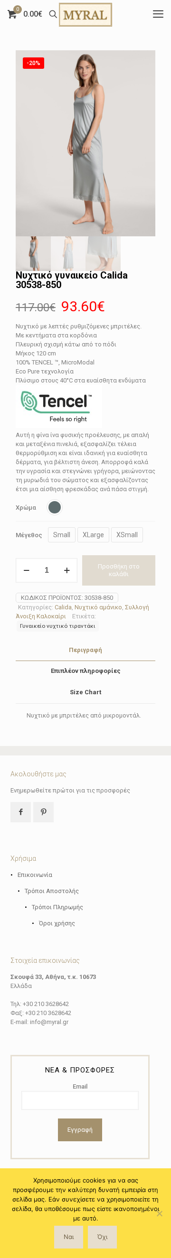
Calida (63, 607)
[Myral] (85, 14)
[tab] (85, 650)
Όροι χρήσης (57, 923)
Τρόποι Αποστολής (52, 891)
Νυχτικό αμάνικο (98, 607)
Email (80, 1086)
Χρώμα (26, 507)
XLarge (93, 535)
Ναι (69, 1236)
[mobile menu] (158, 14)
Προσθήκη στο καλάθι (119, 570)
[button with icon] (20, 812)
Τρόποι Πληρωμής (57, 907)
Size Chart (85, 692)
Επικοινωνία (35, 874)
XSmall (127, 535)
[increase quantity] (66, 570)
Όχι (102, 1236)
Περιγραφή (85, 649)
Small (61, 535)
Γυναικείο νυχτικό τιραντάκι (57, 626)
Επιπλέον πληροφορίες (86, 670)
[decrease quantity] (26, 570)
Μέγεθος (29, 535)
